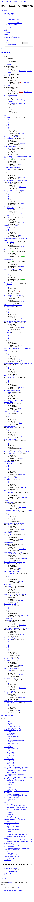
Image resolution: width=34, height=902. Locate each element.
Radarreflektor (8, 259)
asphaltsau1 (22, 665)
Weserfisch (10, 512)
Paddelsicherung (9, 461)
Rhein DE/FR (8, 533)
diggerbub (22, 133)
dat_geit (21, 568)
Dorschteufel (10, 377)
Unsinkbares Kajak (9, 250)
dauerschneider (23, 373)
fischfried (9, 284)
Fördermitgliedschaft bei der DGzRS (14, 146)
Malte (8, 605)
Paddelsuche (8, 206)
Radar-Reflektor (9, 542)
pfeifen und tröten (9, 282)
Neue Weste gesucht (10, 439)
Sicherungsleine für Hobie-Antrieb (14, 523)
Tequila (21, 213)
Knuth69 (21, 266)
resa (8, 271)
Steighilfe (7, 216)
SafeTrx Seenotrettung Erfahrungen (14, 562)
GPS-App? (7, 584)
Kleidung (7, 85)
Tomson (9, 620)
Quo (20, 710)
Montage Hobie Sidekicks (11, 478)
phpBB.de (21, 887)
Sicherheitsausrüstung (10, 95)
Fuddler (9, 322)
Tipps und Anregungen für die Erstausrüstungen (18, 510)
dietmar (21, 301)
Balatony (9, 534)
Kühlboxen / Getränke (10, 678)
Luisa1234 (10, 297)
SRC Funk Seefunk (10, 490)
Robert (21, 82)
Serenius (21, 591)
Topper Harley (11, 242)
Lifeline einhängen (9, 426)
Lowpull (13, 103)
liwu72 (9, 332)
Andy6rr (9, 629)
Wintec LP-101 (8, 500)
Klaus (8, 169)
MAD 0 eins (10, 117)
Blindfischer (22, 187)
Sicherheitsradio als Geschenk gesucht (15, 295)
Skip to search (22, 1)
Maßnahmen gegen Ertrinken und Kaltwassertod (18, 701)
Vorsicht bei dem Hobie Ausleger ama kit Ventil (18, 452)
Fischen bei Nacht (9, 691)
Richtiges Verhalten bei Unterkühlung (15, 594)
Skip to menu (4, 1)
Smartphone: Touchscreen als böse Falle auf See (18, 363)
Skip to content (13, 1)
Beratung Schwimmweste (11, 571)
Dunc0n (9, 217)
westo (21, 458)
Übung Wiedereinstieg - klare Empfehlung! (16, 180)
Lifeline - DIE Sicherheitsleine (13, 305)
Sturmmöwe (22, 71)
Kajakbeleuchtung (9, 638)
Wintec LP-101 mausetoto (11, 411)
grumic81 (9, 693)
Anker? (6, 330)
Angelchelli (10, 502)
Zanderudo (22, 487)
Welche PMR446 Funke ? (11, 225)
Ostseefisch (22, 177)
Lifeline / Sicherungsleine (11, 668)
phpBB (10, 882)
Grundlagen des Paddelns (11, 137)
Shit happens (8, 618)
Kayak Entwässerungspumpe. (12, 269)
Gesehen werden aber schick (12, 659)
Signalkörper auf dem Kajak (12, 167)
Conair (9, 392)
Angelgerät (7, 64)
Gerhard (9, 639)
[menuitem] (13, 19)
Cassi (20, 235)
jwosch (9, 586)
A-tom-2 (21, 520)
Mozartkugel (10, 463)
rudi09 (9, 596)
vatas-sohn (10, 138)
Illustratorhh (10, 208)
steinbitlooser (10, 573)
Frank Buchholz (24, 615)
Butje (8, 352)
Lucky (21, 423)
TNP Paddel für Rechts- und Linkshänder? (16, 628)
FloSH (9, 182)
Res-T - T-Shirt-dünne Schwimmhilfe (15, 321)
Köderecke (7, 75)
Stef (20, 345)
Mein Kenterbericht (10, 116)
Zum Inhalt (4, 10)
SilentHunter (23, 529)
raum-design (10, 702)
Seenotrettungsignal (10, 604)
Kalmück (9, 479)
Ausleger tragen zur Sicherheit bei (14, 190)
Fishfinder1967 (11, 492)
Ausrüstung (6, 53)
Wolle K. (22, 203)
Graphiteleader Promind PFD (12, 390)
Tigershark (10, 159)
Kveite (9, 413)
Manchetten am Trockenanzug (13, 552)
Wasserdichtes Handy (10, 376)
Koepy (21, 655)
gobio (8, 563)
